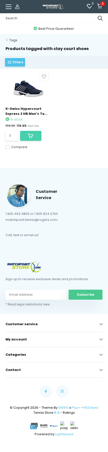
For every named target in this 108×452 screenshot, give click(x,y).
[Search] (100, 18)
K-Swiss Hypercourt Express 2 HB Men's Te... (26, 111)
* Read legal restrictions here (27, 304)
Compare (19, 147)
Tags (13, 40)
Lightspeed (64, 434)
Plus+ (76, 407)
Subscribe (85, 294)
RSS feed (91, 407)
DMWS (63, 407)
